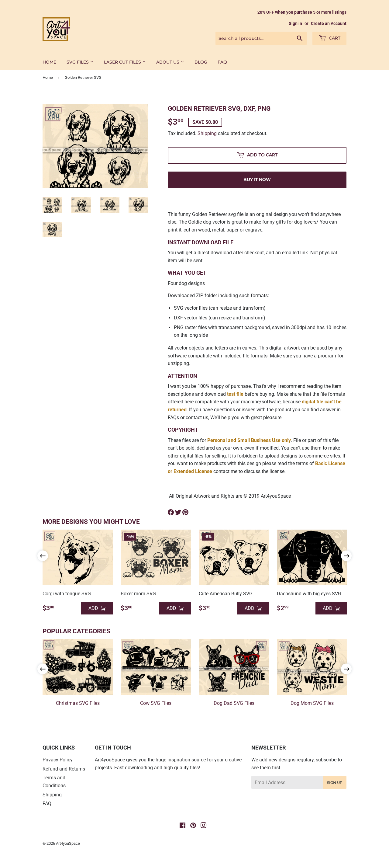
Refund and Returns (64, 769)
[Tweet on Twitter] (178, 512)
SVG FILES (78, 62)
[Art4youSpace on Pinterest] (193, 826)
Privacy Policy (58, 760)
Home (48, 77)
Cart (334, 38)
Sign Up (335, 782)
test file (235, 394)
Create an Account (328, 23)
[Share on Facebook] (171, 512)
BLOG (200, 62)
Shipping (207, 133)
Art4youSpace (68, 843)
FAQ (222, 62)
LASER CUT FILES (123, 62)
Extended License (193, 471)
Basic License (330, 463)
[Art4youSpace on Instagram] (204, 826)
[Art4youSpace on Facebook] (182, 826)
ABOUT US (168, 62)
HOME (49, 62)
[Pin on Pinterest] (185, 512)
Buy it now (257, 179)
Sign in (295, 23)
